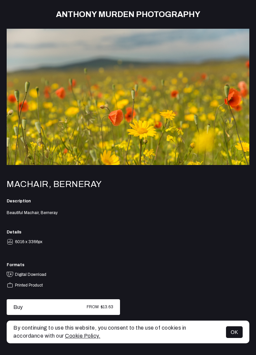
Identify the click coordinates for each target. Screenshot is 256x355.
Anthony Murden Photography (128, 14)
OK (234, 332)
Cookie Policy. (82, 336)
